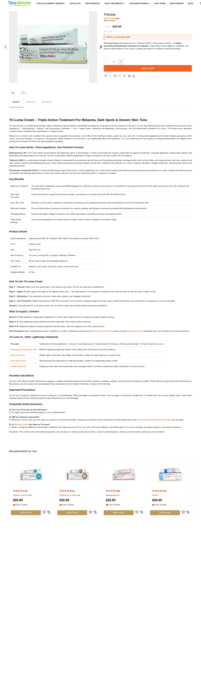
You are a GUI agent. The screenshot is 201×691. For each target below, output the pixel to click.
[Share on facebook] (106, 76)
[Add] (120, 61)
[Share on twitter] (110, 76)
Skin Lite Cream (18, 355)
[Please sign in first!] (129, 76)
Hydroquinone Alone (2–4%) (24, 349)
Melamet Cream (21, 424)
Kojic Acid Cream (18, 361)
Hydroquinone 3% (135, 331)
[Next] (101, 47)
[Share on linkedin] (115, 76)
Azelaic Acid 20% (101, 331)
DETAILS (31, 102)
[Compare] (133, 76)
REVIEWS (47, 102)
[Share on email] (124, 76)
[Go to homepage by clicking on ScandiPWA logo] (19, 3)
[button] (51, 3)
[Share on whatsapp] (120, 76)
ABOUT (16, 102)
